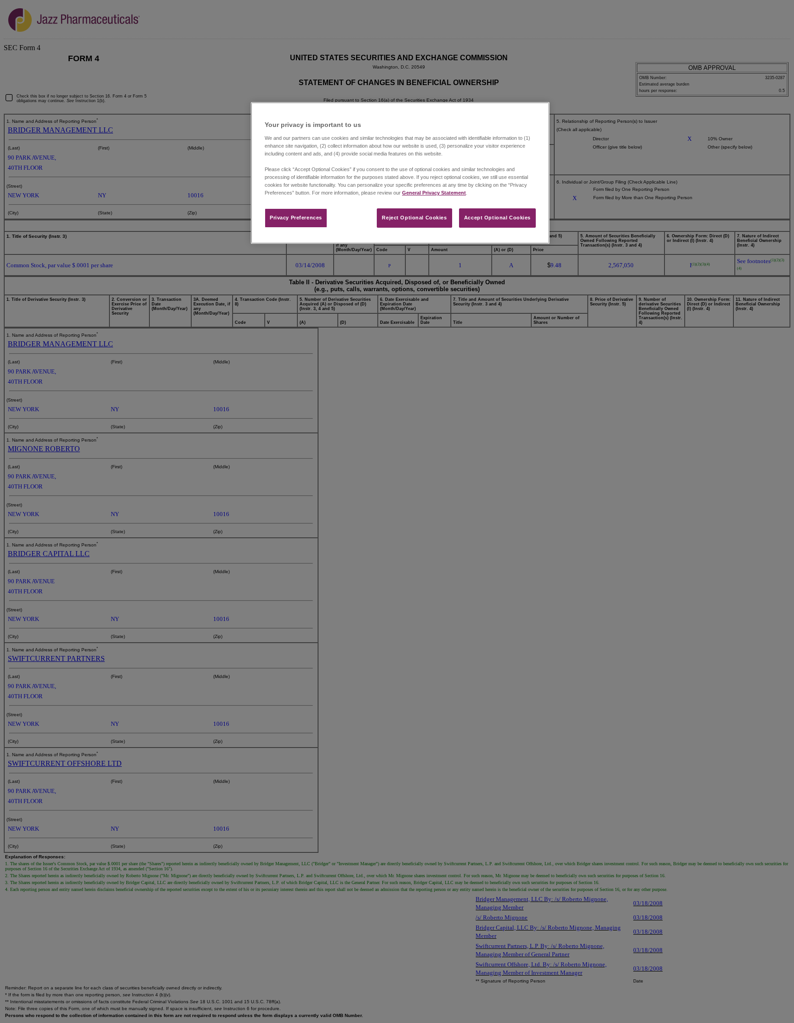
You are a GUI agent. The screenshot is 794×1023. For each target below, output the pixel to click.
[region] (400, 173)
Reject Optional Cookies (414, 217)
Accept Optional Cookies (497, 217)
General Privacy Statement (434, 192)
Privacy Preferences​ (296, 217)
